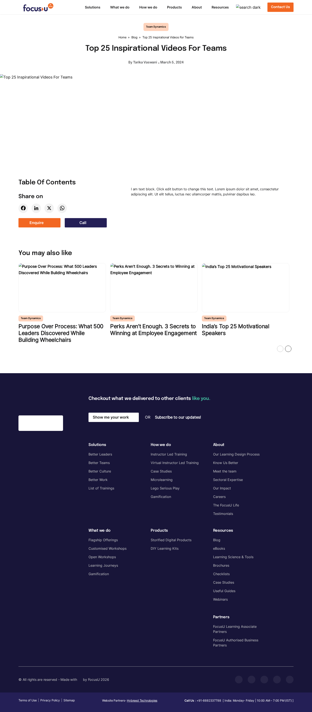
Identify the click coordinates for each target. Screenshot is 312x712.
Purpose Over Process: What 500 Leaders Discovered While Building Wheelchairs (60, 333)
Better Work (98, 480)
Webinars (220, 599)
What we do (119, 7)
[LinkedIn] (36, 208)
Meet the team (224, 471)
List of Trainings (101, 488)
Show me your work (111, 417)
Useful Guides (224, 591)
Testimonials (223, 514)
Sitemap (69, 700)
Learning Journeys (103, 565)
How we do (148, 7)
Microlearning (162, 480)
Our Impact (222, 488)
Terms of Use (27, 700)
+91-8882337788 (209, 700)
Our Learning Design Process (236, 454)
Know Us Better (225, 463)
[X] (49, 208)
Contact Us (280, 7)
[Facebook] (23, 208)
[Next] (288, 349)
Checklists (221, 574)
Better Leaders (100, 454)
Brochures (221, 565)
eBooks (219, 548)
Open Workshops (102, 557)
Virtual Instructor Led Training (175, 463)
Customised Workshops (107, 548)
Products (174, 7)
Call (82, 222)
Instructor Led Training (169, 454)
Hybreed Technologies (142, 700)
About (197, 7)
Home (122, 37)
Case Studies (161, 471)
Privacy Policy (50, 700)
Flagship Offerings (103, 540)
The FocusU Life (226, 505)
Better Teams (99, 463)
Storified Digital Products (171, 540)
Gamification (161, 497)
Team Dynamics (156, 27)
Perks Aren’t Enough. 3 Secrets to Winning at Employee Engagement (153, 329)
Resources (220, 7)
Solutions (92, 7)
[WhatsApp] (62, 208)
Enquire (37, 222)
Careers (219, 497)
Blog (134, 37)
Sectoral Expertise (228, 480)
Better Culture (100, 471)
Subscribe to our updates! (178, 417)
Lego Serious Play (165, 488)
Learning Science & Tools (233, 557)
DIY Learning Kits (164, 548)
